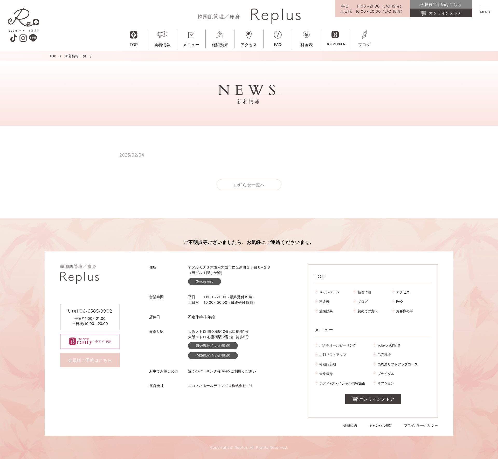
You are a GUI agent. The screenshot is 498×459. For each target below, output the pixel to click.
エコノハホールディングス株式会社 (217, 385)
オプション (385, 383)
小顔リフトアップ (332, 354)
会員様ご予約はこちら (90, 360)
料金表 (324, 301)
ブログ (363, 301)
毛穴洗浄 (384, 354)
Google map (204, 281)
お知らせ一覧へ (249, 184)
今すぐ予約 (103, 341)
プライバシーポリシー (421, 425)
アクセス (403, 292)
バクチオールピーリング (337, 345)
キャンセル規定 (380, 425)
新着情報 (364, 292)
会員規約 (350, 425)
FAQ (399, 301)
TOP (52, 56)
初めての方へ (368, 311)
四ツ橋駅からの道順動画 (213, 346)
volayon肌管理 (388, 345)
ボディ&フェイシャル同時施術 (342, 383)
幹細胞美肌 (327, 364)
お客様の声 (404, 311)
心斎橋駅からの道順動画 (213, 355)
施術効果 (326, 311)
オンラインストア (377, 399)
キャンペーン (329, 292)
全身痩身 (326, 374)
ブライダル (385, 374)
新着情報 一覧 (75, 56)
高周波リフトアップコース (397, 364)
